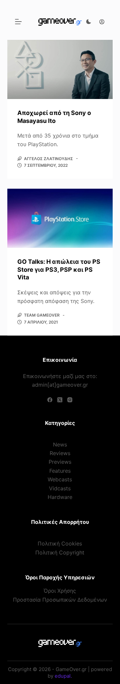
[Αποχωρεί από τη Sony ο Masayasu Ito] (60, 69)
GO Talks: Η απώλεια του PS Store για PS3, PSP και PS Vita (58, 269)
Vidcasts (60, 488)
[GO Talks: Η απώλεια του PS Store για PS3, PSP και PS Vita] (60, 218)
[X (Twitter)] (59, 399)
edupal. (63, 676)
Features (60, 470)
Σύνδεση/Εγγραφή (100, 21)
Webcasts (60, 479)
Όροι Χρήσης (60, 590)
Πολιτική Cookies (60, 543)
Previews (60, 461)
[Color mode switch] (88, 21)
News (60, 444)
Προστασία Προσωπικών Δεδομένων (60, 599)
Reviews (60, 453)
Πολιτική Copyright (59, 552)
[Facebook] (49, 399)
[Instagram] (69, 399)
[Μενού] (18, 21)
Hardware (60, 497)
